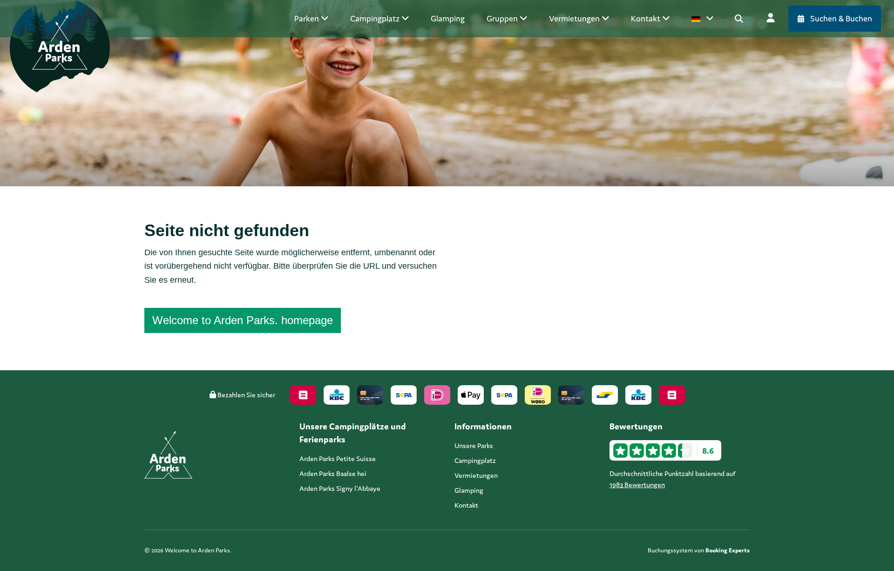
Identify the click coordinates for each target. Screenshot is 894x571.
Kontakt (466, 505)
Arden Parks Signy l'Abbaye (339, 488)
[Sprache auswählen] (703, 19)
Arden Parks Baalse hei (332, 473)
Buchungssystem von (699, 550)
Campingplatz (475, 460)
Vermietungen (476, 475)
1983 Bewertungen (637, 484)
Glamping (468, 490)
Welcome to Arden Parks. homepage (242, 320)
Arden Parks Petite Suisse (337, 458)
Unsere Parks (473, 445)
